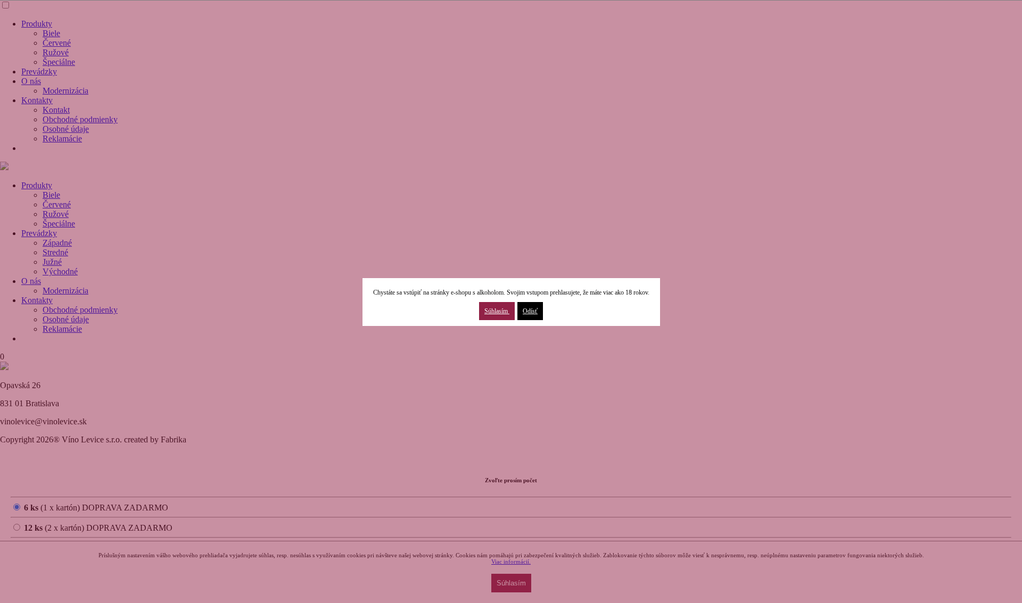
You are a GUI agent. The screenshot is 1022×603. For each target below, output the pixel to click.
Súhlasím (496, 311)
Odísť (530, 311)
